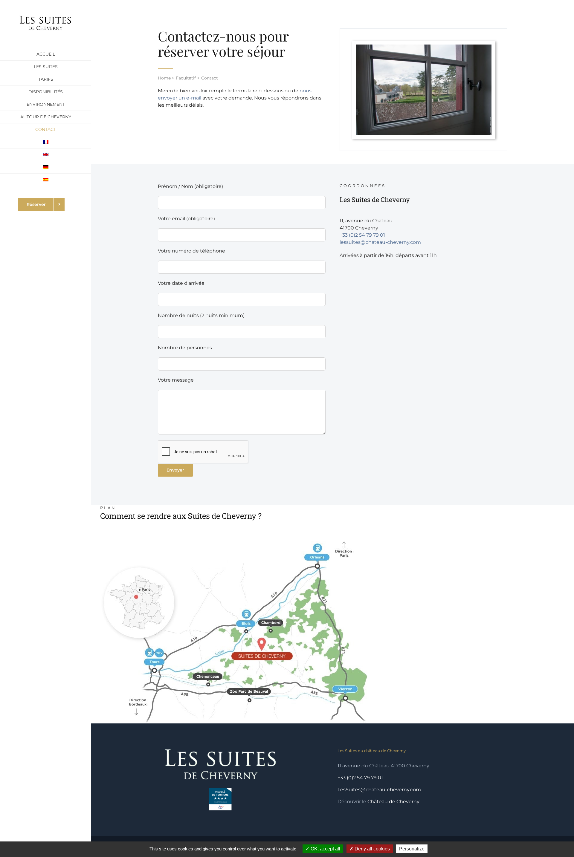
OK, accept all (324, 848)
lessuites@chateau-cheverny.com (380, 242)
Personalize (412, 848)
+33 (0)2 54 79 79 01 (362, 235)
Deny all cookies (371, 848)
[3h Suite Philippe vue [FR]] (423, 47)
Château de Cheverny (393, 801)
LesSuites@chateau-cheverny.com (379, 789)
